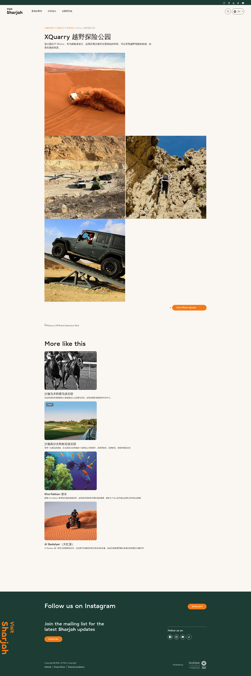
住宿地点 (52, 11)
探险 (119, 578)
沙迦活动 (60, 28)
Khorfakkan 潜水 (55, 494)
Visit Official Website (186, 308)
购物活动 (166, 578)
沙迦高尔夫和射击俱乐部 (60, 444)
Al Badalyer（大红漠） (59, 544)
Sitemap (47, 667)
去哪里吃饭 (67, 11)
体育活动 (70, 28)
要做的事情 (37, 11)
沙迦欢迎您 (49, 28)
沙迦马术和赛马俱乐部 (58, 394)
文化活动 (100, 578)
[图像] (125, 370)
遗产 (82, 578)
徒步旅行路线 (80, 587)
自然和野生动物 (60, 578)
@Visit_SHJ (197, 607)
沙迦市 (49, 405)
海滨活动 (103, 587)
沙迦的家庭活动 (141, 578)
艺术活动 (56, 587)
